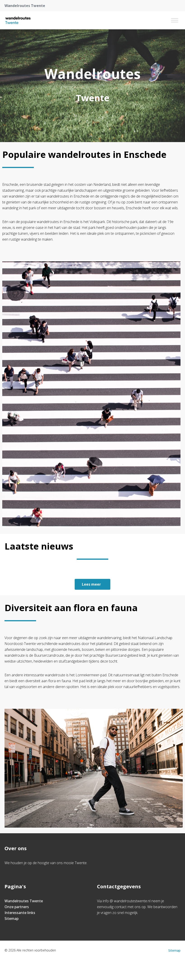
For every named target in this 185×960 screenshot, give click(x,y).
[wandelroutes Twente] (18, 20)
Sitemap (11, 918)
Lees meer (91, 584)
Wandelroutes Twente (24, 900)
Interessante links (20, 912)
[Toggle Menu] (174, 20)
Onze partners (17, 906)
